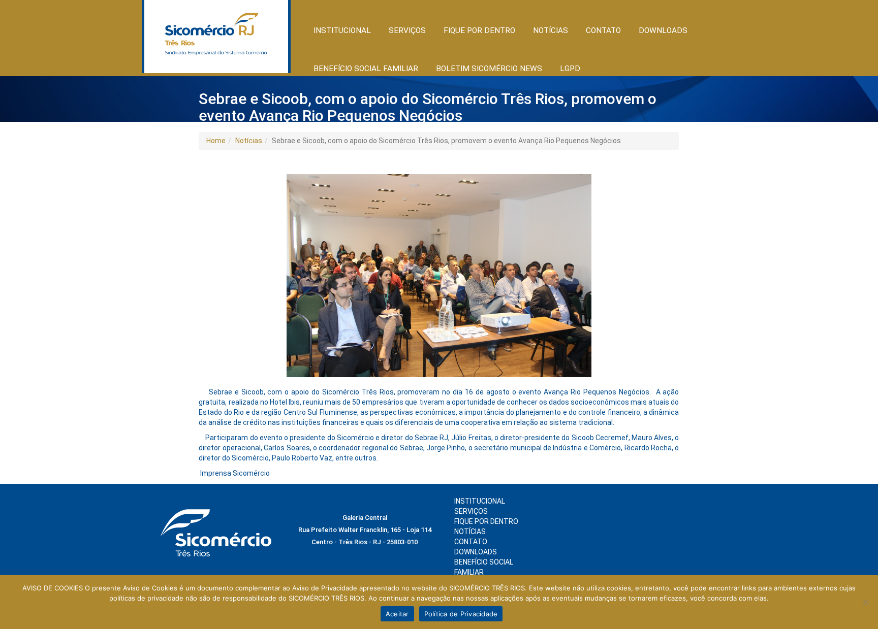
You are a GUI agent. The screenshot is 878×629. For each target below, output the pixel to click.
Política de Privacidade (461, 614)
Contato (603, 30)
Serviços (471, 511)
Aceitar (397, 614)
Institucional (479, 501)
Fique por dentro (486, 521)
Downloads (663, 30)
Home (216, 141)
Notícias (248, 141)
